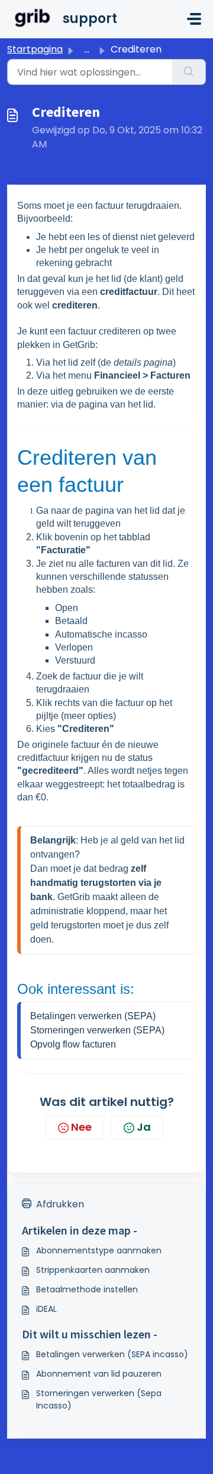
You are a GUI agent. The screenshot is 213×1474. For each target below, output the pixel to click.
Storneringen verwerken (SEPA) (97, 1030)
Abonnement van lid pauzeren (99, 1374)
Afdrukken (60, 1204)
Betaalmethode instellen (87, 1289)
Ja (144, 1127)
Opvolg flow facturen (73, 1044)
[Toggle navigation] (194, 18)
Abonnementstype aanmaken (99, 1250)
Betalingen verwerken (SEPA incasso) (112, 1354)
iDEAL (46, 1309)
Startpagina (35, 49)
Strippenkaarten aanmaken (93, 1270)
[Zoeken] (189, 72)
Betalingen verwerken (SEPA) (93, 1016)
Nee (81, 1127)
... (86, 49)
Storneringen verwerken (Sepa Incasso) (99, 1399)
